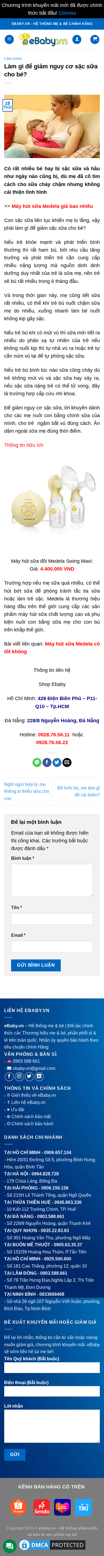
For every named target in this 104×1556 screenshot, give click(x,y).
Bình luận (22, 858)
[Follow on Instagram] (19, 1076)
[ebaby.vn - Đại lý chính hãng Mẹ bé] (43, 39)
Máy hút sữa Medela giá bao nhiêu (52, 206)
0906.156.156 (55, 1188)
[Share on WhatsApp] (37, 762)
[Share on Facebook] (47, 762)
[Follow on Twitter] (29, 1076)
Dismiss (67, 13)
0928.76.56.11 (54, 734)
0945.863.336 (68, 1202)
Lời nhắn (13, 1406)
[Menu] (9, 39)
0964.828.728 (45, 1173)
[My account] (76, 39)
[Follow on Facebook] (9, 1076)
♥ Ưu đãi (15, 1109)
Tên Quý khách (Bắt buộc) (31, 1358)
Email (18, 935)
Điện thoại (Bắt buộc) (26, 1382)
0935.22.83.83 (55, 1230)
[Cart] (94, 39)
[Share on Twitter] (57, 762)
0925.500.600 (57, 1258)
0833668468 (51, 1294)
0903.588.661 (50, 1216)
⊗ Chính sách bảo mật (29, 1116)
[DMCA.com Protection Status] (52, 1544)
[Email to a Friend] (67, 762)
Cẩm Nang (13, 58)
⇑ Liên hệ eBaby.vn (26, 1102)
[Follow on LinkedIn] (39, 1076)
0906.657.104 (57, 1152)
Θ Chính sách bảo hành (30, 1123)
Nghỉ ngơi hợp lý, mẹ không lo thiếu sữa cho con (26, 791)
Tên (16, 907)
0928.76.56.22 (52, 742)
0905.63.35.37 (68, 1244)
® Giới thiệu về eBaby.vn (31, 1095)
